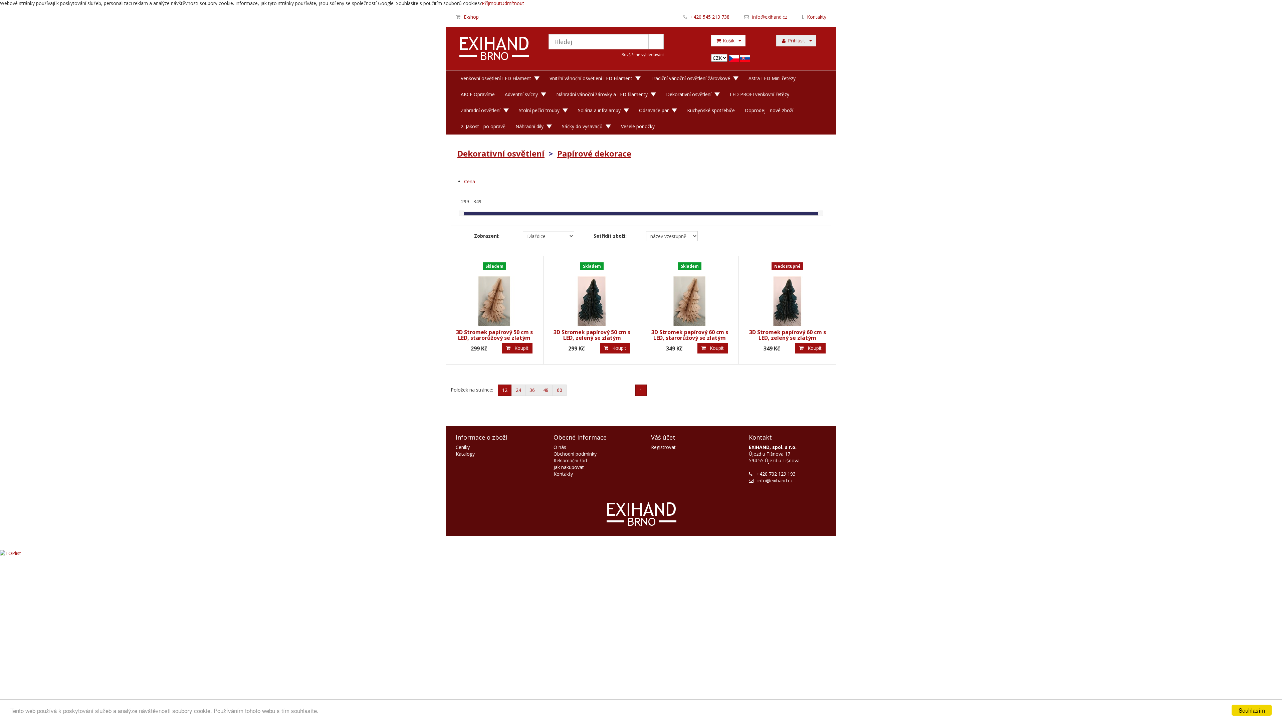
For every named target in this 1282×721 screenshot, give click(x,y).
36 (532, 390)
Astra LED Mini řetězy (772, 78)
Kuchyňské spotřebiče (711, 110)
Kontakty (816, 17)
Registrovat (663, 447)
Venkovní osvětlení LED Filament (496, 78)
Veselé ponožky (638, 126)
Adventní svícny (521, 94)
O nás (560, 447)
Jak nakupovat (569, 467)
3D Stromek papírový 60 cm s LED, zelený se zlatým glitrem (787, 337)
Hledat (656, 41)
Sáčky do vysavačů (582, 126)
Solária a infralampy (599, 110)
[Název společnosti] (495, 49)
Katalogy (465, 454)
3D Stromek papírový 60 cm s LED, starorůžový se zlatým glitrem (689, 337)
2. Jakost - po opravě (483, 126)
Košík (729, 40)
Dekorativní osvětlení (688, 94)
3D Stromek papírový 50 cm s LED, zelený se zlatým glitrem (592, 337)
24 (518, 390)
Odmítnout (512, 3)
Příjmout (491, 3)
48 (546, 390)
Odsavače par (654, 110)
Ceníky (463, 447)
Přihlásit (798, 40)
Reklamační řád (570, 460)
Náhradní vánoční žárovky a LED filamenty (602, 94)
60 (559, 390)
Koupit (519, 348)
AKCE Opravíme (478, 94)
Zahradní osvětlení (480, 110)
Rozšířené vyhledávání (643, 54)
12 (504, 390)
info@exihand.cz (769, 17)
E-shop (471, 17)
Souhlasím (1252, 710)
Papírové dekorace (594, 153)
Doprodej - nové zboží (769, 110)
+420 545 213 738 (709, 17)
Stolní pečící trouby (539, 110)
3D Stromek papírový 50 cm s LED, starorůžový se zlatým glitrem (494, 337)
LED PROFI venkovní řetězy (759, 94)
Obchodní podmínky (575, 454)
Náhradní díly (529, 126)
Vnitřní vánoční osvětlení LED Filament (591, 78)
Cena (469, 181)
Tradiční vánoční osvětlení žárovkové (690, 78)
